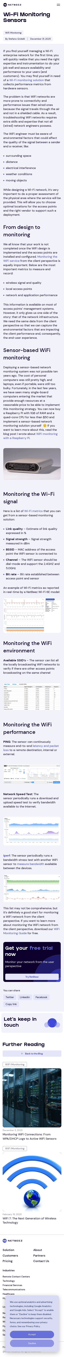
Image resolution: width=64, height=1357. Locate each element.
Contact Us (41, 1261)
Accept (32, 1334)
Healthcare (8, 1293)
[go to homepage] (12, 5)
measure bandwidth (30, 864)
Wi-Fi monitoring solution (26, 80)
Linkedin (25, 997)
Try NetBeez (32, 976)
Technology (9, 1280)
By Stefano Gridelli (15, 38)
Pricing (7, 1261)
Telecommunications (14, 1289)
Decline (32, 1343)
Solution (8, 1250)
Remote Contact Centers (16, 1276)
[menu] (58, 4)
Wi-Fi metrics (33, 511)
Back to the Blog (34, 1053)
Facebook (41, 997)
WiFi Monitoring (13, 32)
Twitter (10, 997)
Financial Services (12, 1285)
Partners (39, 1256)
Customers (10, 1256)
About (37, 1250)
